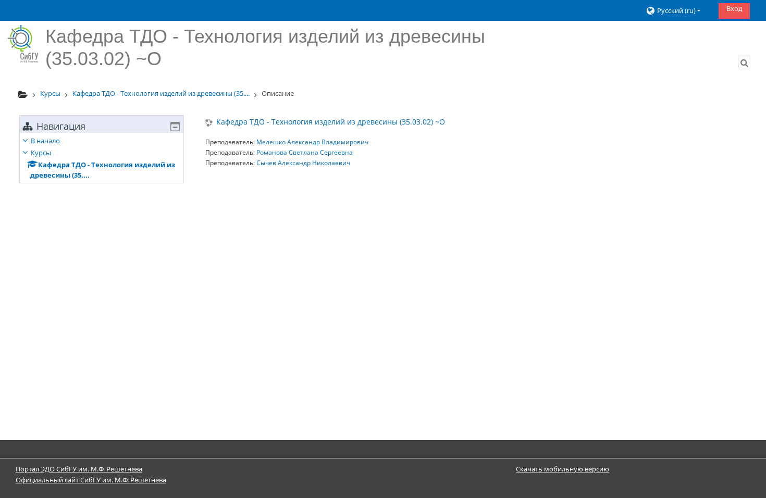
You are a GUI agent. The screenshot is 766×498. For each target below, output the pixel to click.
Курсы (41, 152)
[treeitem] (101, 157)
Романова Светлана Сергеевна (304, 152)
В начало (45, 140)
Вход (734, 8)
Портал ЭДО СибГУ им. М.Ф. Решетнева (79, 469)
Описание (278, 93)
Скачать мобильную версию (562, 469)
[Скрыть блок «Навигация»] (175, 126)
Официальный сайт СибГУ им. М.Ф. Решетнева (91, 479)
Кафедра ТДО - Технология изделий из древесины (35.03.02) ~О (330, 122)
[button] (678, 11)
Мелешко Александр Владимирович (312, 142)
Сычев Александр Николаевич (303, 163)
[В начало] (23, 43)
